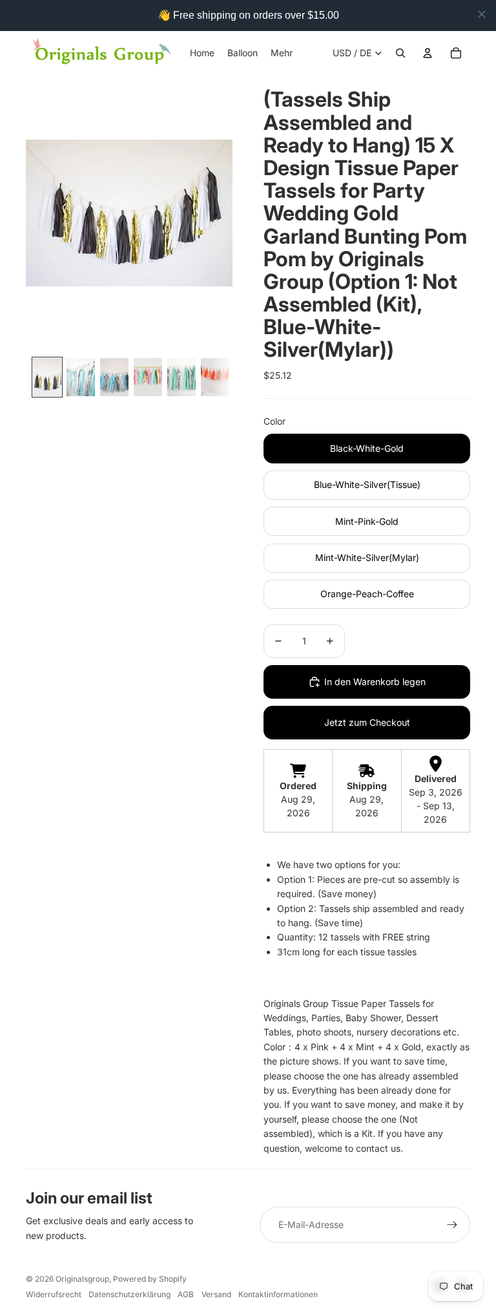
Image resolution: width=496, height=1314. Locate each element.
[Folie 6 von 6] (215, 377)
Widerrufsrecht (53, 1294)
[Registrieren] (452, 1225)
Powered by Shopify (150, 1279)
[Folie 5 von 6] (181, 377)
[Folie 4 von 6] (148, 377)
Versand (216, 1294)
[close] (481, 14)
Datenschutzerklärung (129, 1294)
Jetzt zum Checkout (367, 722)
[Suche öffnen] (400, 53)
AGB (186, 1294)
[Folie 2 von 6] (81, 377)
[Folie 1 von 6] (47, 377)
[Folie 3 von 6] (114, 377)
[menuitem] (281, 53)
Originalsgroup (82, 1279)
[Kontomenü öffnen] (427, 53)
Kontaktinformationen (278, 1294)
